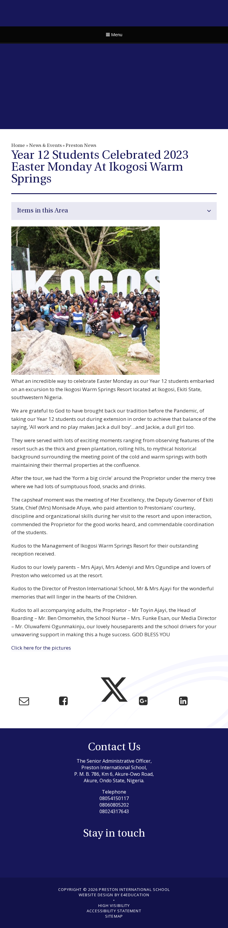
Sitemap (114, 916)
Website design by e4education (114, 894)
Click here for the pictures (41, 647)
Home (18, 145)
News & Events (45, 145)
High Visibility (114, 905)
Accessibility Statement (114, 910)
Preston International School (114, 12)
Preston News (81, 145)
